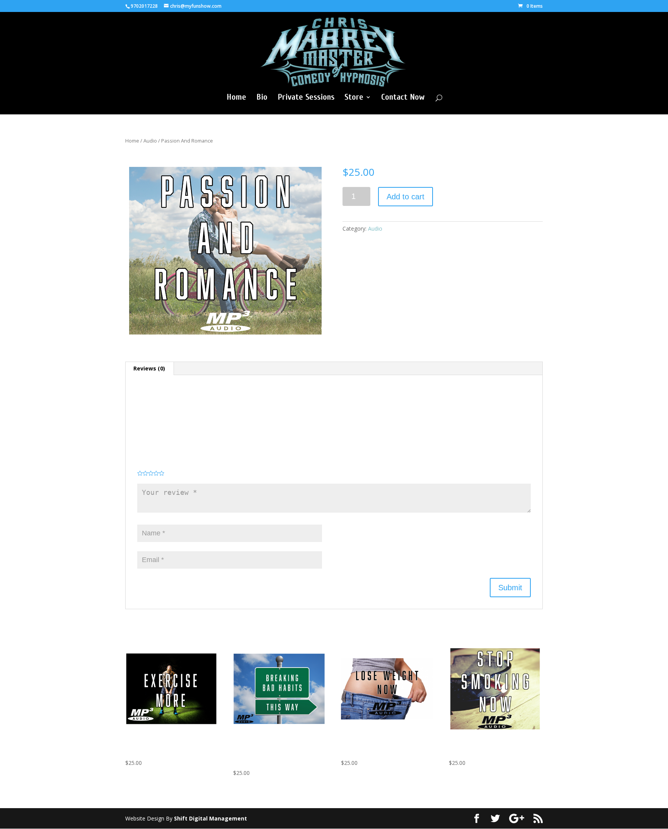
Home (236, 98)
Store (353, 98)
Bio (262, 98)
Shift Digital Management (210, 818)
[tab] (149, 368)
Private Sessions (306, 98)
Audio (150, 140)
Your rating (151, 465)
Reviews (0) (149, 368)
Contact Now (402, 98)
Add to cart (405, 196)
